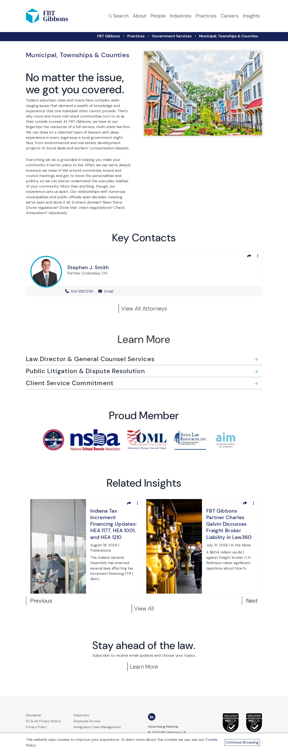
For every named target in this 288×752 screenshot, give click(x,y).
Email (108, 291)
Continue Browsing (242, 742)
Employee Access (87, 721)
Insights (251, 16)
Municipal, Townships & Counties (228, 36)
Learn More (144, 666)
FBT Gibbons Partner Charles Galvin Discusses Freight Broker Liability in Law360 (229, 524)
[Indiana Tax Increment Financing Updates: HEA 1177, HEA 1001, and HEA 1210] (58, 546)
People (158, 16)
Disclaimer (34, 715)
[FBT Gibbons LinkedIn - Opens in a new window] (151, 717)
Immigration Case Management (97, 727)
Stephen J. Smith (88, 267)
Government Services (172, 36)
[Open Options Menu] (257, 256)
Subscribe (81, 715)
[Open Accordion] (256, 359)
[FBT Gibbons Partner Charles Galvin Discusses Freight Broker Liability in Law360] (174, 546)
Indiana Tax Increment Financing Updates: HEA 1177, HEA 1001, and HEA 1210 (113, 524)
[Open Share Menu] (249, 256)
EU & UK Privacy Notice (43, 721)
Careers (229, 16)
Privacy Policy (36, 727)
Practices (206, 16)
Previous (41, 600)
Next (252, 600)
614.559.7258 (82, 291)
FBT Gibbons (108, 36)
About (139, 16)
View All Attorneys (144, 308)
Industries (180, 16)
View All (144, 608)
